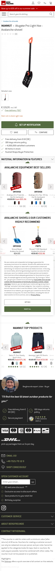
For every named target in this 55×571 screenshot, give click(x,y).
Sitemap (8, 561)
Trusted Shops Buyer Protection (19, 152)
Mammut (6, 25)
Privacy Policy (35, 295)
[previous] (4, 187)
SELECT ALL (27, 309)
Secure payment (15, 418)
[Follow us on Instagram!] (5, 508)
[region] (27, 285)
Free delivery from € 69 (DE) (17, 139)
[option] (27, 62)
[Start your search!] (51, 14)
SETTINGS (27, 302)
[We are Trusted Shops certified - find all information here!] (31, 419)
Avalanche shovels (10, 21)
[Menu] (4, 14)
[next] (51, 187)
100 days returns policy (16, 142)
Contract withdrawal (13, 531)
